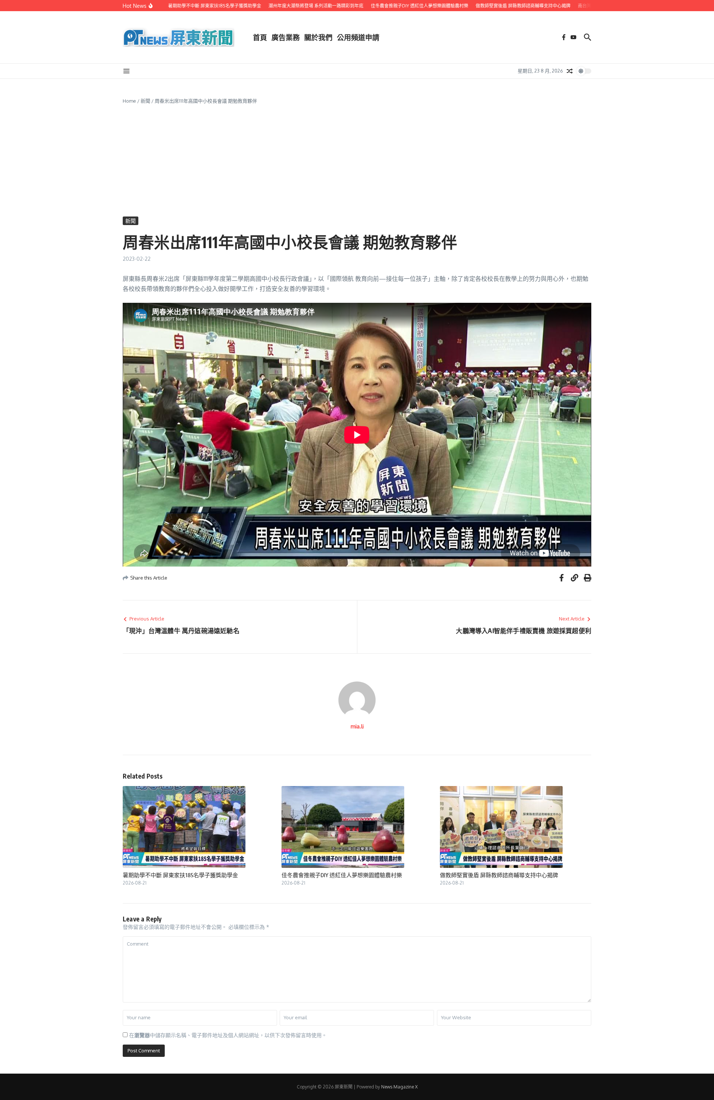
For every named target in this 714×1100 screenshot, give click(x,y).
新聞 (145, 101)
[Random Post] (570, 71)
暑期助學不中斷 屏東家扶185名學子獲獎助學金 (180, 875)
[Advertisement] (357, 161)
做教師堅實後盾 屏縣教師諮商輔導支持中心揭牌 (499, 875)
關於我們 (318, 37)
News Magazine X (399, 1087)
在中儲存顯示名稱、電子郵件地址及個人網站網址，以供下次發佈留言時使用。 (228, 1035)
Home (129, 101)
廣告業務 (285, 37)
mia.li (357, 726)
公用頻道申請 (358, 37)
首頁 (260, 37)
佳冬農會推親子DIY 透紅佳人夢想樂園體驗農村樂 (342, 875)
